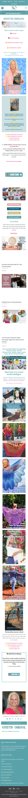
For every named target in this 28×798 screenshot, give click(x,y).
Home (5, 1)
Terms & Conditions (10, 791)
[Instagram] (12, 718)
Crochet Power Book (6, 764)
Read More (14, 233)
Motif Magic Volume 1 (6, 780)
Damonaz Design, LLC (14, 796)
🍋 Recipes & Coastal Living (14, 42)
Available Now (14, 146)
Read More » (4, 270)
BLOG (16, 1)
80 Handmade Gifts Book (7, 772)
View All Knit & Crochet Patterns (14, 383)
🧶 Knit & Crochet (13, 38)
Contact (14, 4)
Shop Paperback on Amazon (15, 136)
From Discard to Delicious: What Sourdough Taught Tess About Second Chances (13, 340)
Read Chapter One (14, 140)
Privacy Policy (14, 792)
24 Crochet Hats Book (6, 766)
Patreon (22, 1)
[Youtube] (7, 718)
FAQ (17, 791)
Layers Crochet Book (6, 774)
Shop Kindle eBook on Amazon (15, 134)
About (10, 1)
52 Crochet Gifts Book (6, 769)
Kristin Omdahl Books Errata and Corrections (12, 783)
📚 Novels (13, 33)
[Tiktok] (20, 718)
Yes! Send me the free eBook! (14, 161)
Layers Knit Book (5, 777)
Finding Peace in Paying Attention (11, 302)
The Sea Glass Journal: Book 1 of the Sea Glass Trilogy (12, 760)
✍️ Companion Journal (14, 48)
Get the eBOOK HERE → (13, 13)
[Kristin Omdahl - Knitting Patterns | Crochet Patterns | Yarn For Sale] (14, 8)
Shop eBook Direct (15, 138)
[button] (2, 8)
